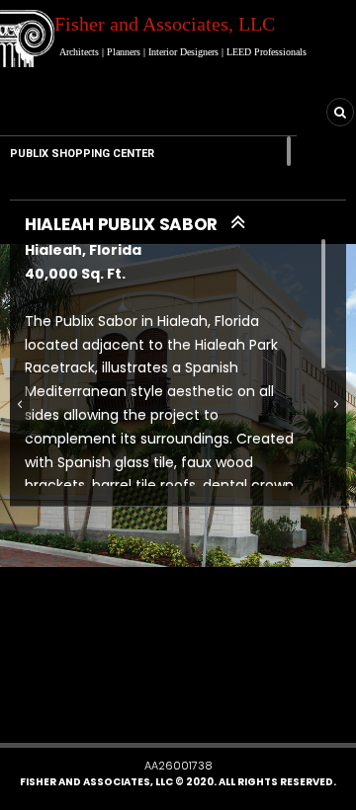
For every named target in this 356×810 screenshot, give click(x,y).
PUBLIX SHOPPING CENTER (82, 153)
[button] (151, 711)
